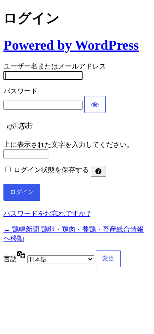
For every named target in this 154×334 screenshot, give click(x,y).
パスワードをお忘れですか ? (46, 213)
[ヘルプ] (98, 171)
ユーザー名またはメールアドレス (54, 66)
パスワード (20, 91)
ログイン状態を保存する (51, 169)
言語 (10, 258)
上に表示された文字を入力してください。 (68, 144)
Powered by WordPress (71, 45)
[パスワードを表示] (95, 104)
